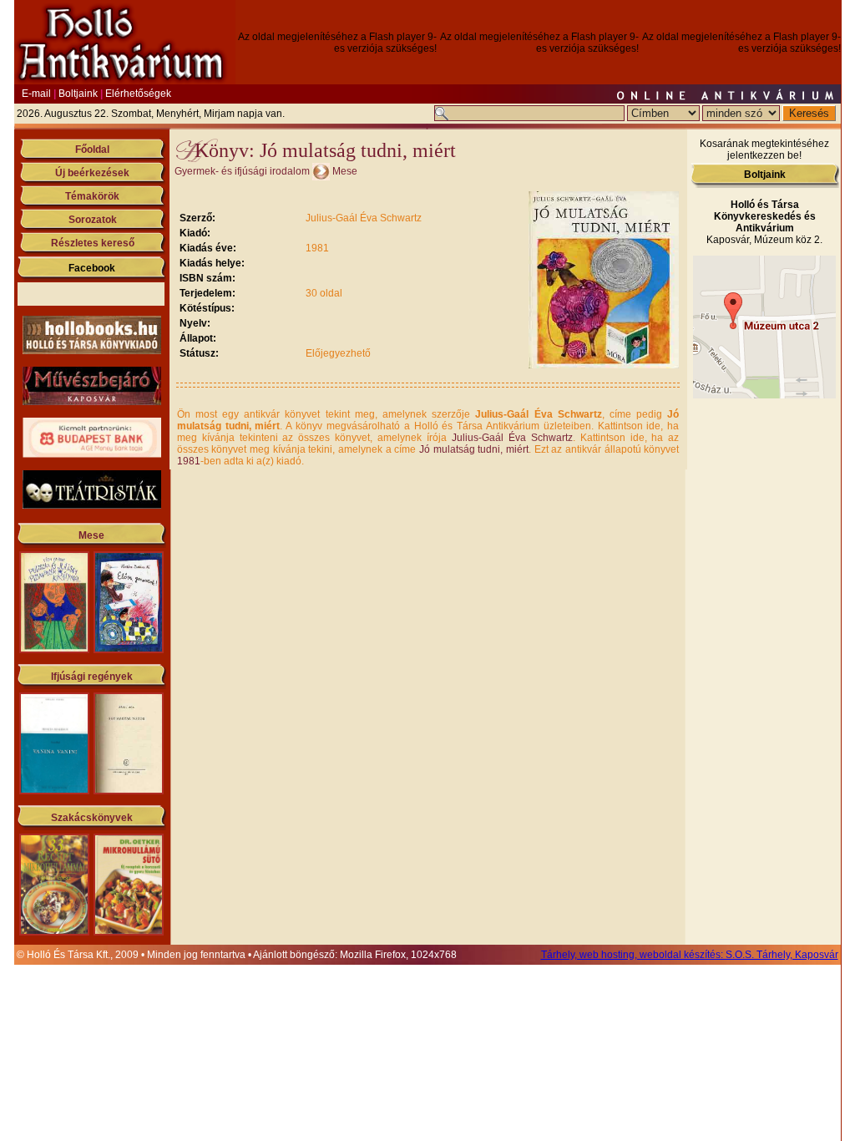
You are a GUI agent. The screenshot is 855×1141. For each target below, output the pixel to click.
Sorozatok (92, 220)
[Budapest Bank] (92, 454)
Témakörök (92, 196)
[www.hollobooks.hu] (92, 351)
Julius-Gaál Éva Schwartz (512, 438)
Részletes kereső (92, 243)
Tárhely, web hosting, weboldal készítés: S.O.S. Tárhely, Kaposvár (689, 955)
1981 (188, 461)
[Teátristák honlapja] (92, 505)
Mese (91, 535)
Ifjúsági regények (92, 676)
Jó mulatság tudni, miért (474, 449)
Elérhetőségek (138, 93)
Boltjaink (78, 93)
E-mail (36, 93)
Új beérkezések (92, 173)
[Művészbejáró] (92, 402)
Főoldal (92, 149)
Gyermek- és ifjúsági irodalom (242, 171)
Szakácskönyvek (92, 818)
